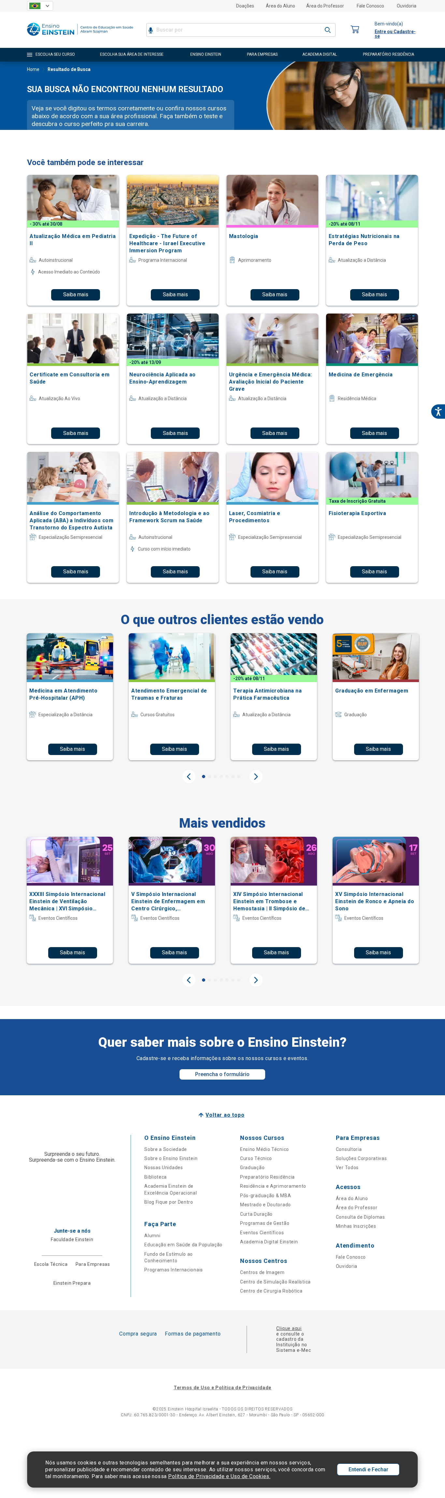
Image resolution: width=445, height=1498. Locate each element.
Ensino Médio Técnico (264, 1149)
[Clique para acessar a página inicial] (80, 37)
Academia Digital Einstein (269, 1241)
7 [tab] (238, 776)
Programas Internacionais (173, 1269)
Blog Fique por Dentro (168, 1202)
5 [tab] (227, 776)
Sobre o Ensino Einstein (170, 1158)
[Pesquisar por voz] (151, 29)
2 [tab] (209, 776)
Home (33, 69)
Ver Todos (347, 1167)
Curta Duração (256, 1214)
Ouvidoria (406, 6)
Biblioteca (155, 1177)
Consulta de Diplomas (360, 1217)
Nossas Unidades (163, 1167)
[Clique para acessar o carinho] (355, 29)
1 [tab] (203, 776)
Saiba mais (75, 294)
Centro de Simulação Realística (275, 1281)
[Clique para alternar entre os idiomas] (40, 6)
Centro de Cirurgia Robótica (271, 1291)
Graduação (252, 1167)
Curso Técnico (256, 1158)
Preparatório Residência (267, 1177)
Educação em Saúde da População (183, 1244)
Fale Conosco (370, 6)
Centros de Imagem (262, 1272)
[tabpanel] (70, 696)
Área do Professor (325, 6)
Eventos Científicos (262, 1232)
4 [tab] (221, 776)
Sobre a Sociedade (165, 1149)
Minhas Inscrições (356, 1226)
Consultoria (349, 1149)
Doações (245, 6)
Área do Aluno (280, 6)
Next (256, 776)
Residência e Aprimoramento (273, 1186)
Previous (188, 776)
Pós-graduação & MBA (265, 1195)
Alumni (152, 1235)
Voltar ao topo (225, 1115)
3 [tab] (215, 776)
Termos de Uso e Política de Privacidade (222, 1387)
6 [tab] (233, 776)
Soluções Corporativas (361, 1158)
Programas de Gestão (264, 1223)
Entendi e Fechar (368, 1469)
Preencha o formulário (222, 1074)
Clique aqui (288, 1328)
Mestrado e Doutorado (265, 1204)
